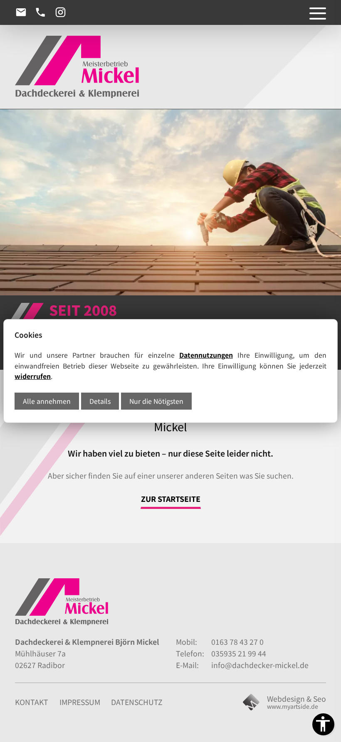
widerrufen (33, 376)
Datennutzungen (206, 355)
